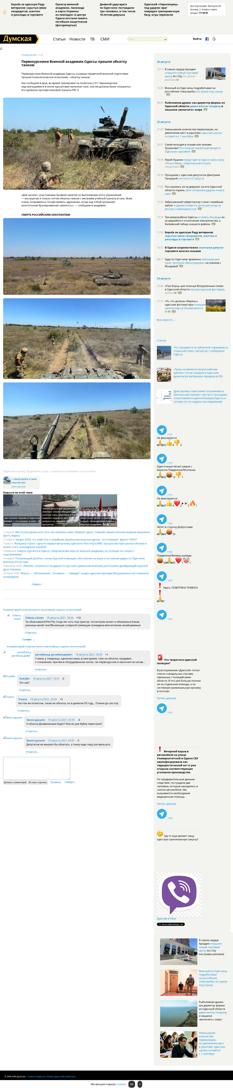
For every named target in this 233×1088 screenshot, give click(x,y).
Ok (131, 1084)
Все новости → (166, 320)
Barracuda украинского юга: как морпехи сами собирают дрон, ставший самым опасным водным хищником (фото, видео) (76, 533)
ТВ (92, 39)
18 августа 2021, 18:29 (60, 618)
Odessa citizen (34, 618)
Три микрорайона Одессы (181, 217)
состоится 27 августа (191, 178)
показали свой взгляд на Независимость (185, 306)
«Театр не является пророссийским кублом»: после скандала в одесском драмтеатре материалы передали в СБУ (198, 373)
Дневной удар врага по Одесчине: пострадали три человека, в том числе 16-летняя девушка (117, 9)
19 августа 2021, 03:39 (61, 720)
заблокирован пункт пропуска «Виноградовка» (192, 261)
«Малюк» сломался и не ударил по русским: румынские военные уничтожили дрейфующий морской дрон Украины (75, 567)
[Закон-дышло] (12, 717)
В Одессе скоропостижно (182, 247)
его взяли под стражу (209, 91)
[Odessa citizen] (14, 619)
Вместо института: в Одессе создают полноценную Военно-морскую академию (97, 521)
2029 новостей (18, 486)
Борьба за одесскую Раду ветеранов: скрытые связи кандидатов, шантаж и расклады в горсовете (28, 9)
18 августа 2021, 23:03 (43, 699)
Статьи (59, 39)
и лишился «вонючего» (194, 107)
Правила (55, 782)
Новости (77, 39)
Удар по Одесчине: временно (183, 259)
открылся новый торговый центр (210, 947)
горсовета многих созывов (183, 251)
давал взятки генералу (205, 106)
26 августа (164, 62)
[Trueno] (8, 697)
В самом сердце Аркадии (180, 69)
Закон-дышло (35, 720)
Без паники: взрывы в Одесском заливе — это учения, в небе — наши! (22, 521)
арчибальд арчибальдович (53, 654)
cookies (121, 1084)
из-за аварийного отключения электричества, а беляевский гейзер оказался (195, 220)
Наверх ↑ (37, 584)
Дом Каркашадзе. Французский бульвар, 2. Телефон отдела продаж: (205, 9)
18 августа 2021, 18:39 (88, 654)
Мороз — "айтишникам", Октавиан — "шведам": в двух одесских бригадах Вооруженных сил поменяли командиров (76, 574)
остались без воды (209, 217)
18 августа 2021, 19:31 (46, 678)
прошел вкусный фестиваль (207, 289)
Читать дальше (166, 698)
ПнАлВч (24, 678)
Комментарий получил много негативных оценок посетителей (42, 609)
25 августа (164, 122)
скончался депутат (211, 247)
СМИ (104, 39)
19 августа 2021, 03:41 (61, 740)
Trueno (22, 699)
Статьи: (161, 340)
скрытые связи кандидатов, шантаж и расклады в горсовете (191, 237)
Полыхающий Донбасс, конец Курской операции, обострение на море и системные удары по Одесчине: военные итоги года (74, 560)
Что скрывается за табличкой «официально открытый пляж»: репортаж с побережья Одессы (201, 351)
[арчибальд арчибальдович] (17, 655)
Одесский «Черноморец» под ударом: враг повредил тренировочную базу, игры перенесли (161, 9)
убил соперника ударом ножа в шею (194, 191)
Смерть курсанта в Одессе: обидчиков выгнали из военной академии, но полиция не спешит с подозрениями (69, 552)
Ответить (31, 632)
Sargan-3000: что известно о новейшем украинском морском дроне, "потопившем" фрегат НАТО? (76, 539)
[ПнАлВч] (9, 676)
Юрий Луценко (174, 159)
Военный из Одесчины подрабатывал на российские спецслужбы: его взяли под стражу (213, 978)
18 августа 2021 (29, 54)
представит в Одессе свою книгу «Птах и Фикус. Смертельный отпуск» (194, 161)
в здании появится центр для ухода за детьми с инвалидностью (193, 207)
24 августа (164, 278)
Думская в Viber (166, 918)
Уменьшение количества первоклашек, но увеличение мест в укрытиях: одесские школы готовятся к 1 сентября (212, 1043)
